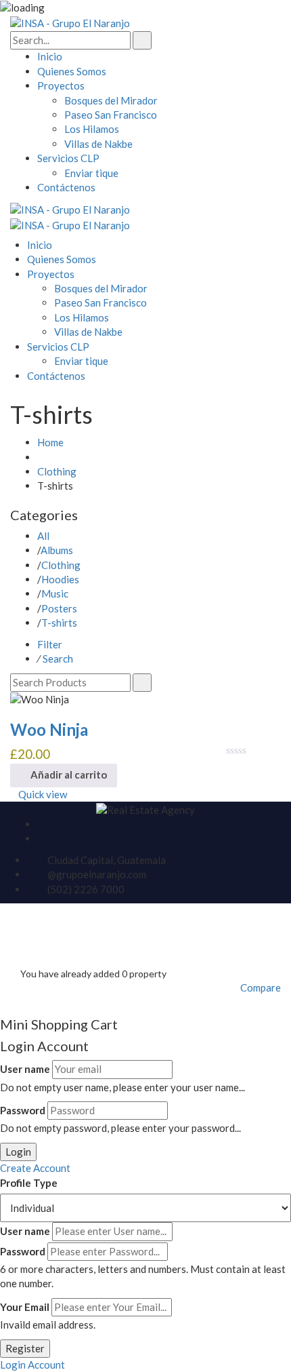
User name (25, 1069)
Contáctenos (66, 187)
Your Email (24, 1307)
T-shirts (59, 622)
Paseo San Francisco (110, 115)
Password (22, 1110)
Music (54, 593)
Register (25, 1348)
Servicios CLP (68, 158)
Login (18, 1151)
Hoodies (60, 579)
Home (50, 442)
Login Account (32, 1364)
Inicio (49, 56)
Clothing (56, 471)
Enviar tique (91, 173)
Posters (59, 608)
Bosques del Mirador (111, 100)
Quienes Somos (71, 71)
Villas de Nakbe (98, 144)
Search (58, 658)
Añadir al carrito (67, 774)
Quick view (42, 794)
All (43, 536)
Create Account (35, 1168)
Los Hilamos (91, 129)
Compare (260, 987)
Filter (49, 644)
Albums (57, 550)
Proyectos (61, 85)
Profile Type (29, 1183)
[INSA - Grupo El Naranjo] (70, 22)
